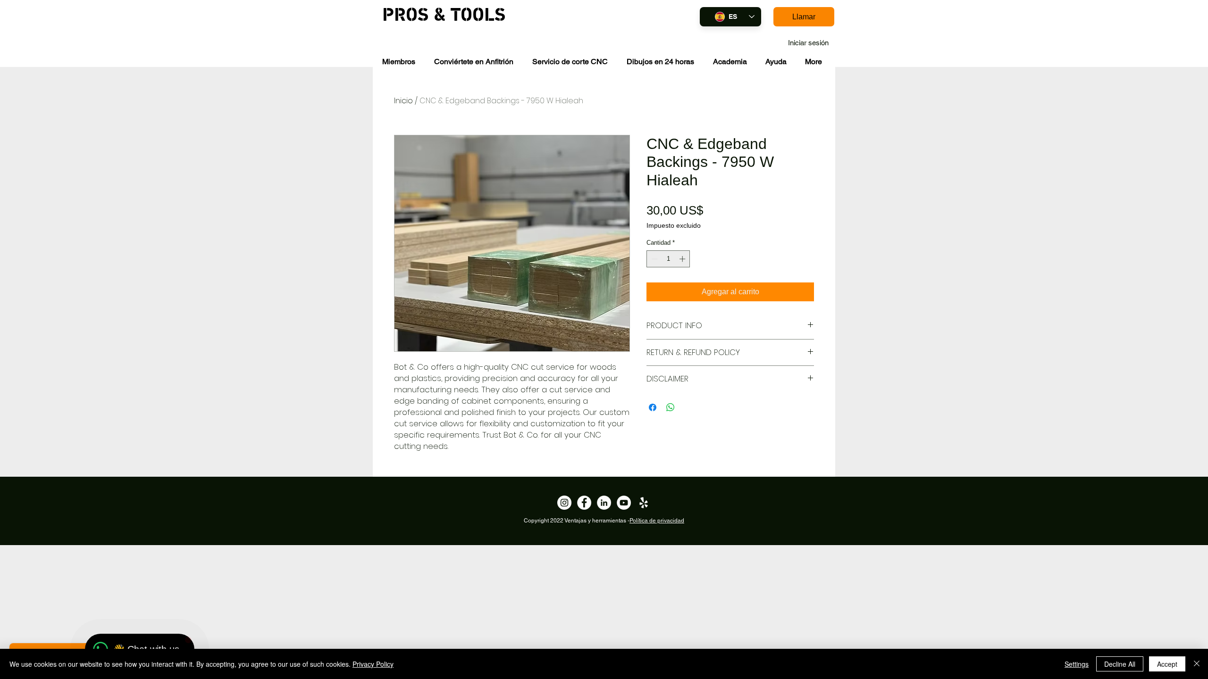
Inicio (403, 100)
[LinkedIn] (604, 503)
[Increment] (683, 259)
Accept (1167, 664)
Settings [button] (1077, 664)
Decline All (1119, 664)
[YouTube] (624, 503)
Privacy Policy (373, 664)
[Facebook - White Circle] (584, 503)
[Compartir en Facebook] (652, 407)
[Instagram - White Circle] (564, 503)
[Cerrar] (1196, 663)
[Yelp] (644, 503)
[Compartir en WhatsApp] (670, 407)
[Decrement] (653, 259)
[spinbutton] (668, 259)
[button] (399, 61)
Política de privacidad (656, 520)
